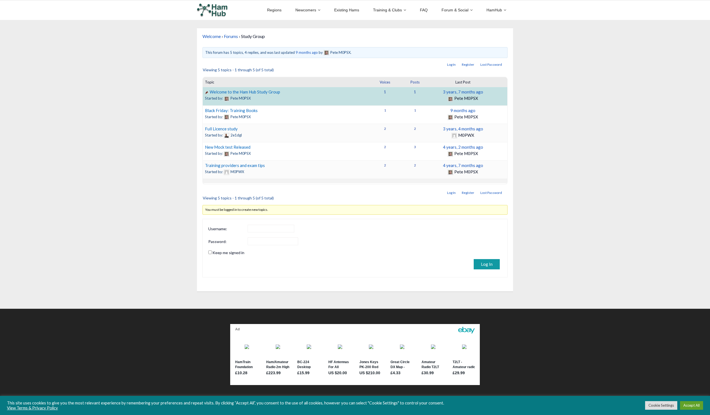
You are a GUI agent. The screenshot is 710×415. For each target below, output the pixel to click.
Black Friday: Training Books (231, 110)
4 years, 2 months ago (463, 147)
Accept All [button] (691, 405)
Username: (217, 228)
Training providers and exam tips (235, 165)
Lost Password (491, 64)
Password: (217, 241)
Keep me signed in (228, 252)
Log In (451, 64)
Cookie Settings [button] (661, 405)
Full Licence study (221, 128)
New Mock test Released (227, 147)
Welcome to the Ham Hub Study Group (245, 91)
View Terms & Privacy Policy (32, 408)
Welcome (211, 36)
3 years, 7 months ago (463, 91)
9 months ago (307, 52)
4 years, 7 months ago (463, 165)
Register (468, 64)
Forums (231, 36)
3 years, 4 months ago (463, 128)
